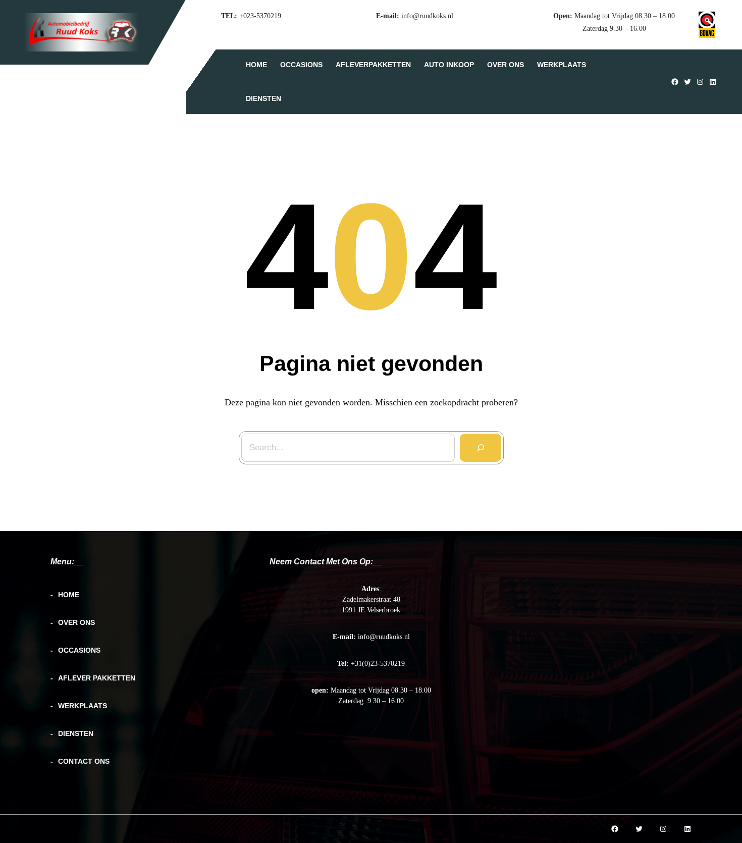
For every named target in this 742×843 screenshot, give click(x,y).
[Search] (480, 448)
